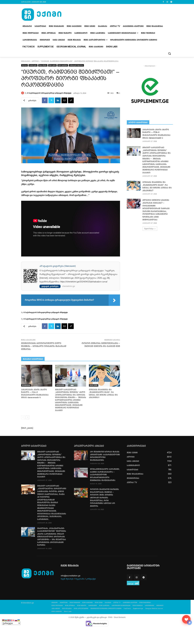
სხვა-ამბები (43, 65)
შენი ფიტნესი (62, 65)
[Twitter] (51, 100)
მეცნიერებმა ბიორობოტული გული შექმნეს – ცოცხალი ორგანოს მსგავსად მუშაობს (43, 346)
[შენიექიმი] (186, 619)
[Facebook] (163, 2)
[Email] (64, 100)
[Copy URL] (71, 100)
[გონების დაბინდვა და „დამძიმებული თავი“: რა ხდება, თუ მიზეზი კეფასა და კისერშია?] (104, 376)
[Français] (11, 620)
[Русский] (16, 620)
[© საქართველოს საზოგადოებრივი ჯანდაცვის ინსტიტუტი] (23, 93)
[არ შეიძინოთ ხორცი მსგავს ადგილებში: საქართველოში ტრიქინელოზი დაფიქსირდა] (81, 455)
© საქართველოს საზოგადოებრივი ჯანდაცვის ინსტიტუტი (49, 93)
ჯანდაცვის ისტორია (76, 65)
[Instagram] (167, 2)
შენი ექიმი (52, 65)
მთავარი (25, 61)
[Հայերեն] (3, 620)
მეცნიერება (26, 385)
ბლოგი (35, 61)
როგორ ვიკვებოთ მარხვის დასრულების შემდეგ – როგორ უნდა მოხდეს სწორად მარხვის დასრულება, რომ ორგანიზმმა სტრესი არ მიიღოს (104, 497)
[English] (8, 620)
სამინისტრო (60, 385)
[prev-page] (23, 417)
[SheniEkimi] (41, 14)
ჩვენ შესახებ (67, 579)
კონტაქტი (91, 579)
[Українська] (18, 620)
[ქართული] (13, 620)
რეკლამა (79, 579)
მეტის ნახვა (149, 228)
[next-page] (27, 417)
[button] (169, 53)
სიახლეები (33, 65)
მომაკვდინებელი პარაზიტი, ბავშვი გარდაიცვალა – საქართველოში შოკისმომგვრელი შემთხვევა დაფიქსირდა (105, 474)
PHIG (110, 617)
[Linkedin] (58, 100)
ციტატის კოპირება (50, 286)
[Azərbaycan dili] (6, 620)
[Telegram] (171, 2)
